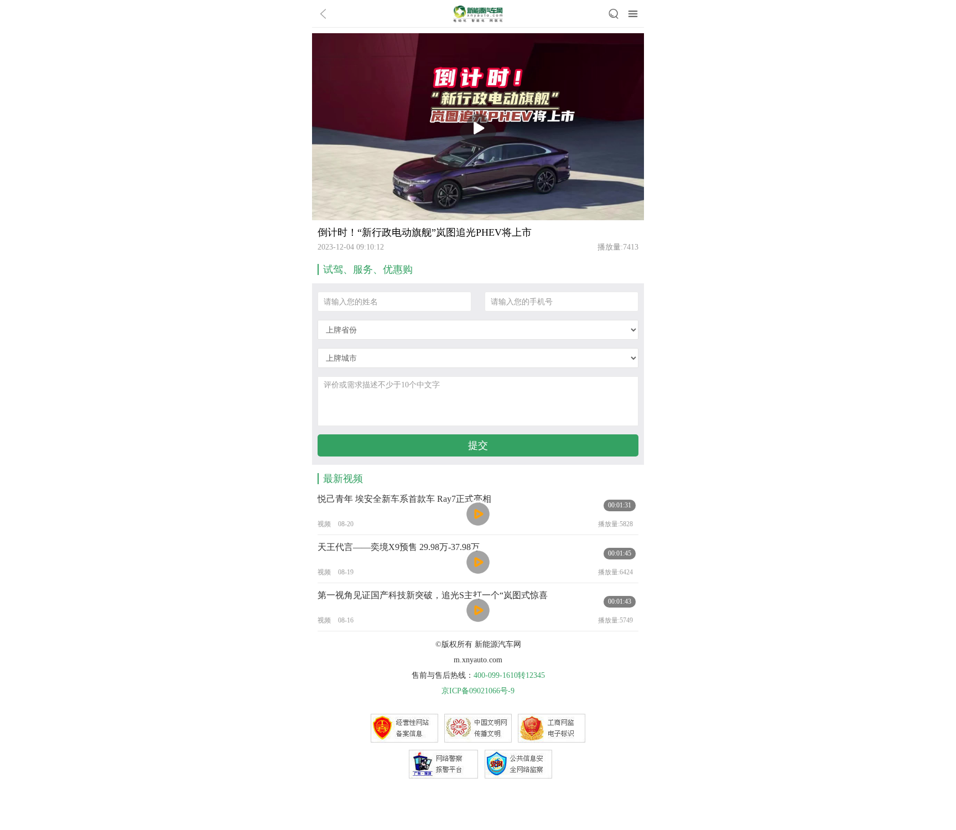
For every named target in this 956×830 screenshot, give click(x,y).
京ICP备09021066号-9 (478, 691)
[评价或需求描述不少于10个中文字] (478, 401)
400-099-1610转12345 (509, 675)
